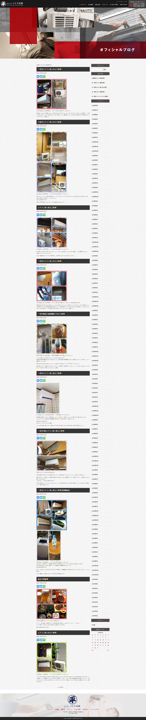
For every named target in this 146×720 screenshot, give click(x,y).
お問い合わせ (123, 4)
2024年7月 (95, 210)
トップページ (83, 4)
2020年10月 (95, 415)
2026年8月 (95, 105)
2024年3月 (95, 228)
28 (108, 645)
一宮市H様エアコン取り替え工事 (50, 431)
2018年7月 (95, 533)
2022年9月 (95, 310)
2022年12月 (95, 296)
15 (92, 642)
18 (100, 642)
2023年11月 (95, 246)
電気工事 (97, 4)
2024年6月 (95, 214)
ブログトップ (100, 65)
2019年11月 (95, 460)
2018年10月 (95, 520)
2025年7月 (95, 164)
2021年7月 (95, 374)
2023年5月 (95, 274)
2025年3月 (95, 183)
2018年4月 (95, 547)
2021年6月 (95, 378)
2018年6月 (95, 538)
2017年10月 (95, 574)
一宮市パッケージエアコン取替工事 (101, 96)
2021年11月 (95, 356)
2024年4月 (95, 224)
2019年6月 (95, 483)
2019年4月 (95, 492)
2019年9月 (95, 470)
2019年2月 (95, 501)
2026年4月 (95, 123)
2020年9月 (95, 419)
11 (100, 639)
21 (108, 642)
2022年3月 (95, 337)
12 (103, 639)
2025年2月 (95, 187)
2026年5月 (95, 119)
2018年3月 (95, 552)
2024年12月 (95, 192)
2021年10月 (95, 360)
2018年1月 (95, 561)
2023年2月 (95, 287)
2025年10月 (95, 151)
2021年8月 (95, 369)
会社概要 (90, 4)
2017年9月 (95, 579)
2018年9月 (95, 524)
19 (103, 642)
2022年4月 (95, 333)
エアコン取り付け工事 (46, 633)
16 (95, 642)
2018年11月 (95, 515)
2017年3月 (95, 606)
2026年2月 (95, 132)
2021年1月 (95, 401)
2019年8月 (95, 474)
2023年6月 (95, 269)
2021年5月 (95, 383)
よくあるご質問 (114, 4)
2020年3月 (95, 447)
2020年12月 (95, 406)
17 (97, 642)
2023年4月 (95, 278)
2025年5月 (95, 173)
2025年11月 (95, 146)
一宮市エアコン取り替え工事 (49, 373)
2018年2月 (95, 556)
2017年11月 (95, 570)
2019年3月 (95, 497)
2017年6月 (95, 593)
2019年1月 (95, 506)
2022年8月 (95, 315)
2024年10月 (95, 196)
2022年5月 (95, 328)
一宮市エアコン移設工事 (98, 82)
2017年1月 (95, 615)
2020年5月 (95, 438)
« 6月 (92, 650)
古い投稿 (59, 687)
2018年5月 (95, 542)
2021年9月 (95, 365)
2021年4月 (95, 388)
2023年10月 (95, 251)
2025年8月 (95, 160)
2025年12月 (95, 142)
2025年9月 (95, 155)
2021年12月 (95, 351)
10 (97, 639)
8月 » (108, 650)
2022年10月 (95, 306)
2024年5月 (95, 219)
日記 (94, 624)
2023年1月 (95, 292)
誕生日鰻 (42, 579)
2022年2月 (95, 342)
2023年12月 (95, 242)
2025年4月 (95, 178)
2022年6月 (95, 324)
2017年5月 (95, 597)
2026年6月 (95, 114)
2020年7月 (95, 429)
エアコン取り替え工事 (46, 207)
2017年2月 (95, 611)
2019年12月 (95, 456)
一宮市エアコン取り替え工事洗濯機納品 (54, 490)
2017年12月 (95, 565)
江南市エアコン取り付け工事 (49, 122)
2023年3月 (95, 283)
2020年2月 (95, 451)
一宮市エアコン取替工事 (98, 91)
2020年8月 (95, 424)
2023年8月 (95, 260)
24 (97, 645)
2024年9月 (95, 201)
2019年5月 (95, 488)
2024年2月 (95, 233)
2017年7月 (95, 588)
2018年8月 (95, 529)
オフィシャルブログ (95, 709)
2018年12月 (95, 511)
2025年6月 (95, 169)
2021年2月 (95, 397)
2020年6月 (95, 433)
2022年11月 (95, 301)
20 (105, 642)
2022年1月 (95, 347)
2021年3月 (95, 392)
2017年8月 (95, 583)
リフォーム (105, 4)
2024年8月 (95, 205)
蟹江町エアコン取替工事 (98, 78)
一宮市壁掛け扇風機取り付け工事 (50, 314)
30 (95, 647)
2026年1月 (95, 137)
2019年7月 (95, 479)
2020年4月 (95, 442)
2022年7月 (95, 319)
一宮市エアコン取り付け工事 (49, 69)
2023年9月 (95, 255)
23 (95, 645)
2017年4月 (95, 602)
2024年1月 (95, 237)
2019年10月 (95, 465)
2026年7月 (95, 110)
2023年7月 (95, 265)
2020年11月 (95, 410)
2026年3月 (95, 128)
